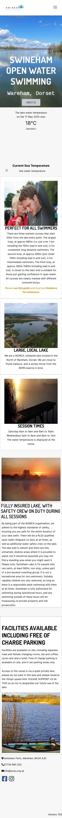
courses (39, 233)
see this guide (21, 288)
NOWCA (19, 355)
